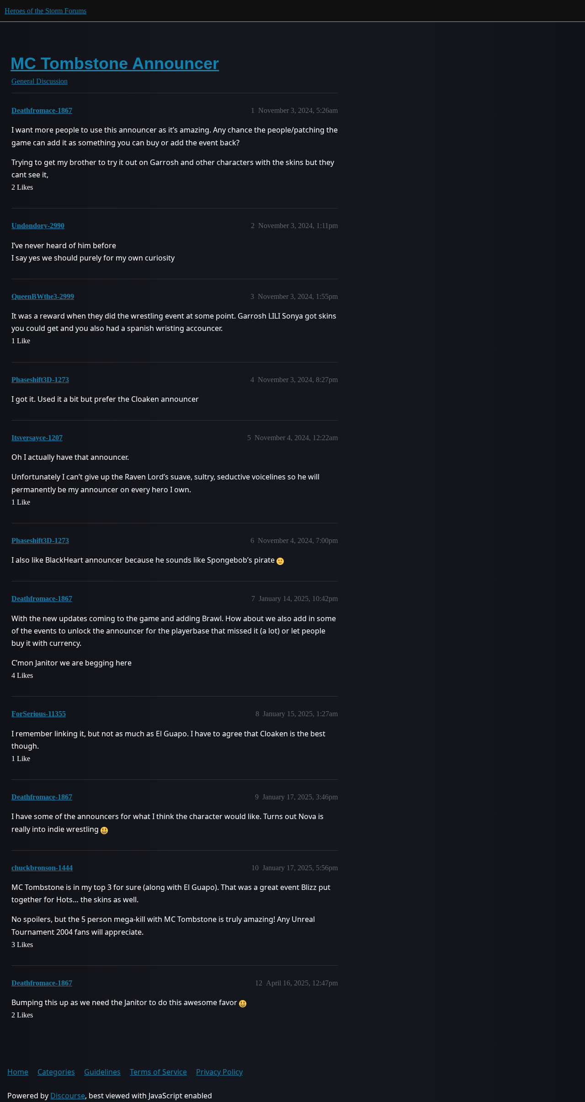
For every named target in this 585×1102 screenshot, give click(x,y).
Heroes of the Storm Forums (45, 11)
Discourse (67, 1096)
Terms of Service (158, 1072)
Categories (56, 1072)
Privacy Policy (219, 1072)
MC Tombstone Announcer (115, 63)
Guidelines (102, 1072)
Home (17, 1072)
